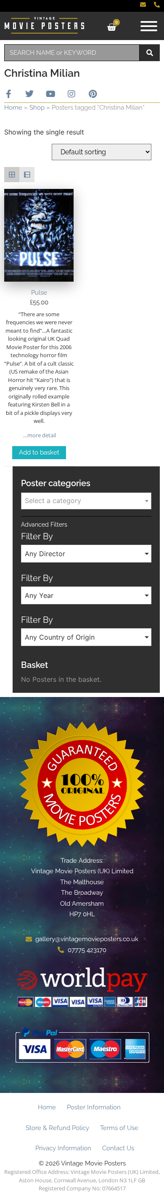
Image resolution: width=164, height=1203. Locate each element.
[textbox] (86, 500)
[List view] (26, 174)
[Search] (150, 52)
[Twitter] (29, 94)
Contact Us (118, 1148)
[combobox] (72, 52)
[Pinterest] (92, 94)
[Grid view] (11, 174)
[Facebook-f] (8, 94)
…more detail (39, 435)
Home (13, 107)
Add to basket (39, 452)
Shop (37, 107)
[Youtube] (50, 94)
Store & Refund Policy (57, 1128)
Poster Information (94, 1107)
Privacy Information (63, 1148)
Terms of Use (119, 1128)
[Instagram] (71, 94)
